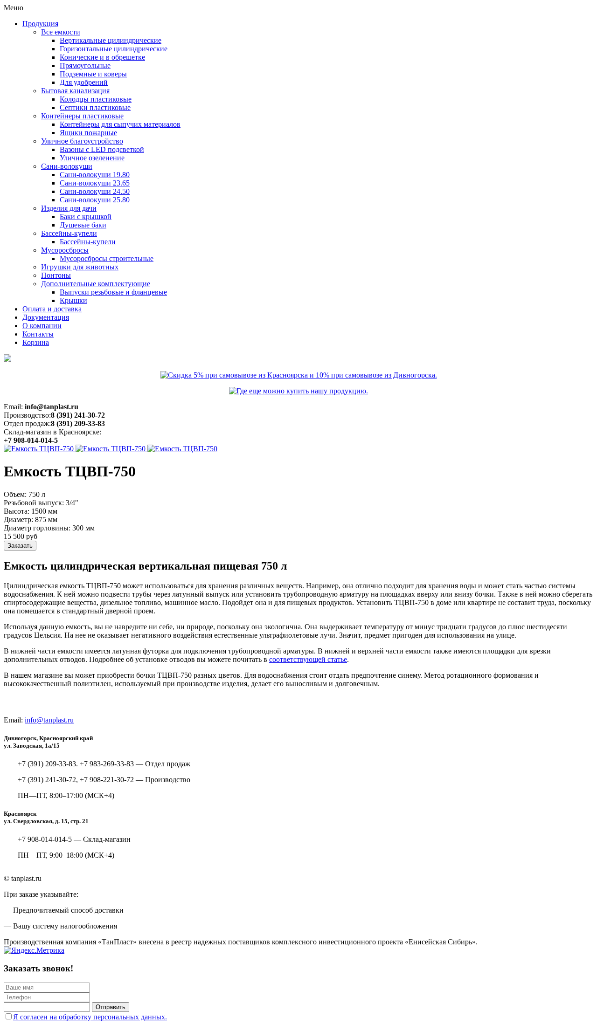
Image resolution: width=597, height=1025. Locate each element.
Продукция (40, 24)
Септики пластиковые (95, 107)
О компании (42, 326)
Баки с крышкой (85, 216)
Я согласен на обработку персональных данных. (90, 1017)
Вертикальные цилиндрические (110, 40)
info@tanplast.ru (49, 720)
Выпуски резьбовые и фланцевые (113, 292)
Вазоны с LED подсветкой (102, 149)
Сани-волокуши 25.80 (95, 200)
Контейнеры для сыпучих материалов (120, 124)
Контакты (38, 334)
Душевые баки (83, 225)
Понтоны (56, 275)
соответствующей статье (308, 659)
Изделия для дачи (69, 208)
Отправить (110, 1007)
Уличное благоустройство (82, 141)
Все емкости (60, 32)
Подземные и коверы (93, 74)
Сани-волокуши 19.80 (95, 175)
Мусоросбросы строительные (106, 258)
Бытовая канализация (75, 91)
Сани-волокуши (66, 166)
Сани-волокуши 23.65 (95, 183)
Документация (45, 317)
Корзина (35, 342)
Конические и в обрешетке (102, 57)
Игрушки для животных (79, 267)
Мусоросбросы (65, 250)
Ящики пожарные (88, 133)
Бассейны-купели (69, 233)
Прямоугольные (85, 65)
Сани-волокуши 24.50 (95, 191)
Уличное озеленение (92, 158)
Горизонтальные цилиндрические (113, 49)
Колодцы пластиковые (96, 99)
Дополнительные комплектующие (95, 284)
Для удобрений (84, 82)
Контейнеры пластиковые (82, 116)
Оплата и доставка (52, 309)
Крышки (73, 300)
